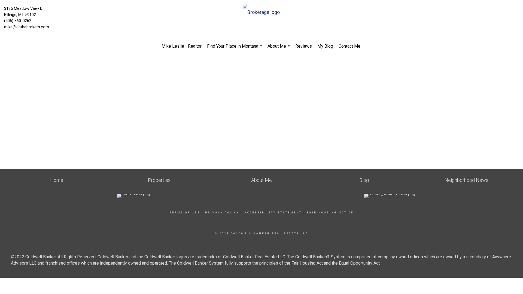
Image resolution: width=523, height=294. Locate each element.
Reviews (303, 46)
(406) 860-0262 (17, 20)
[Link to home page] (261, 12)
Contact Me (349, 46)
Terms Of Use (185, 212)
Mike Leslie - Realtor (182, 46)
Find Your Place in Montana (235, 49)
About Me (279, 49)
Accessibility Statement (273, 212)
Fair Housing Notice (330, 212)
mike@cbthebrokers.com (26, 26)
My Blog (325, 46)
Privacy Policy (222, 212)
